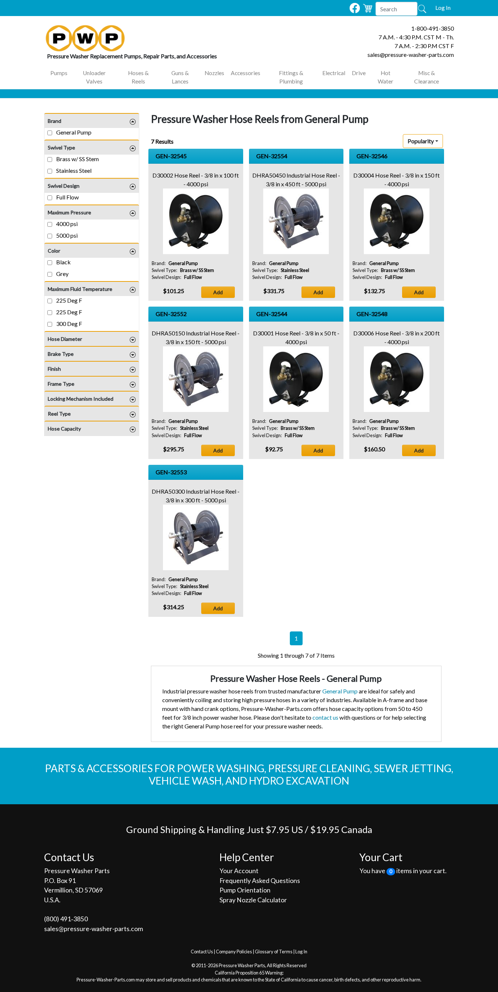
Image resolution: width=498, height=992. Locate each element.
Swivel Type (61, 147)
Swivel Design (63, 186)
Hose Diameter (65, 339)
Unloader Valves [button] (94, 77)
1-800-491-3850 (432, 28)
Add (218, 292)
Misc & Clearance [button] (426, 77)
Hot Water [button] (385, 77)
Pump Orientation (245, 890)
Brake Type (61, 354)
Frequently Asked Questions (259, 880)
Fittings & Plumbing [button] (291, 77)
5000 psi (66, 235)
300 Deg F (68, 323)
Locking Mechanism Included (80, 399)
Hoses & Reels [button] (138, 77)
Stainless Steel (73, 170)
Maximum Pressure (69, 212)
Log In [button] (443, 7)
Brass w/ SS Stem (77, 158)
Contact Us (202, 951)
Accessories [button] (245, 73)
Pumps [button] (58, 73)
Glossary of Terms (273, 951)
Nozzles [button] (214, 73)
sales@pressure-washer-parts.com (410, 54)
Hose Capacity (64, 428)
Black (63, 261)
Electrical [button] (333, 73)
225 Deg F (68, 300)
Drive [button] (359, 73)
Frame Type (61, 384)
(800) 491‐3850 (66, 919)
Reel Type (59, 414)
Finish (54, 369)
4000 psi (66, 223)
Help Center (246, 857)
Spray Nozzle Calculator (253, 900)
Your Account (238, 871)
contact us (325, 717)
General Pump (73, 132)
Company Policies (234, 951)
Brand (54, 121)
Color (54, 251)
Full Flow (67, 197)
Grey (62, 273)
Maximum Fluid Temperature (80, 289)
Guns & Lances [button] (180, 77)
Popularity (421, 140)
